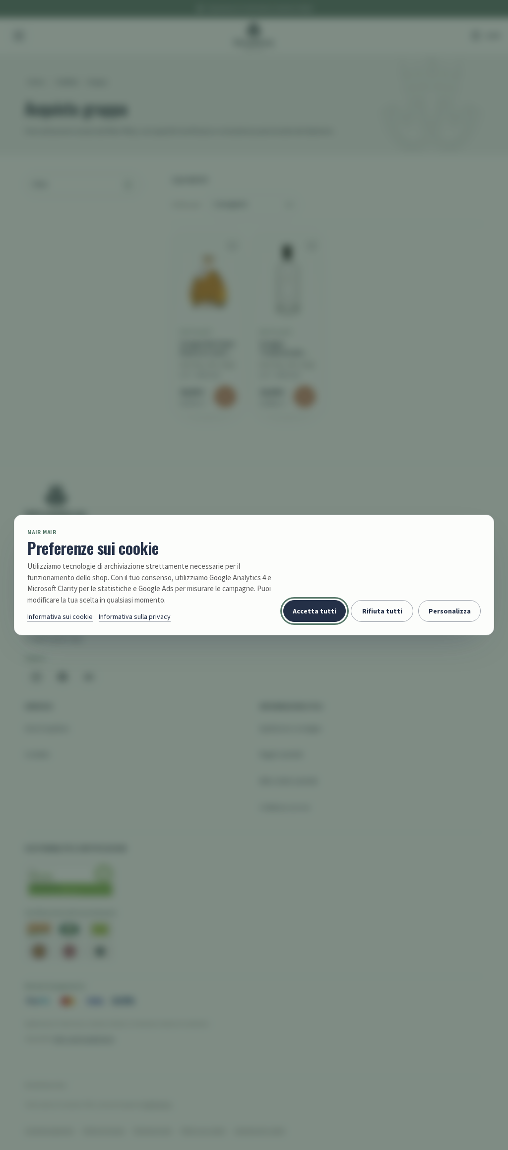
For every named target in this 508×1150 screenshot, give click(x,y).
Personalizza (450, 611)
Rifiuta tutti (382, 611)
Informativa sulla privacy (135, 616)
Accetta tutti (314, 611)
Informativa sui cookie (60, 616)
